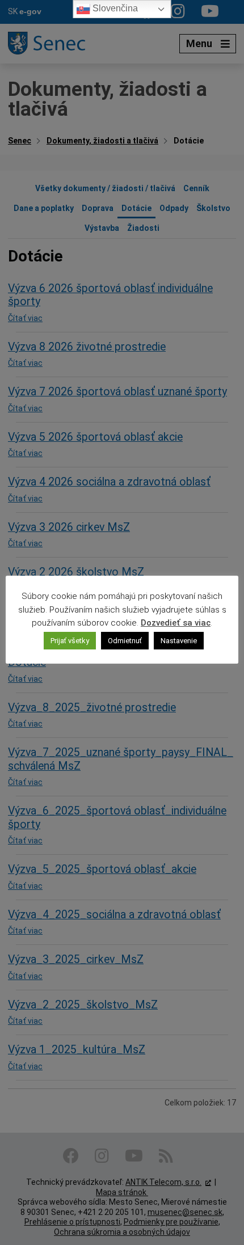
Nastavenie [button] (179, 640)
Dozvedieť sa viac (176, 623)
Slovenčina (114, 8)
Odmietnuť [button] (125, 640)
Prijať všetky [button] (70, 640)
